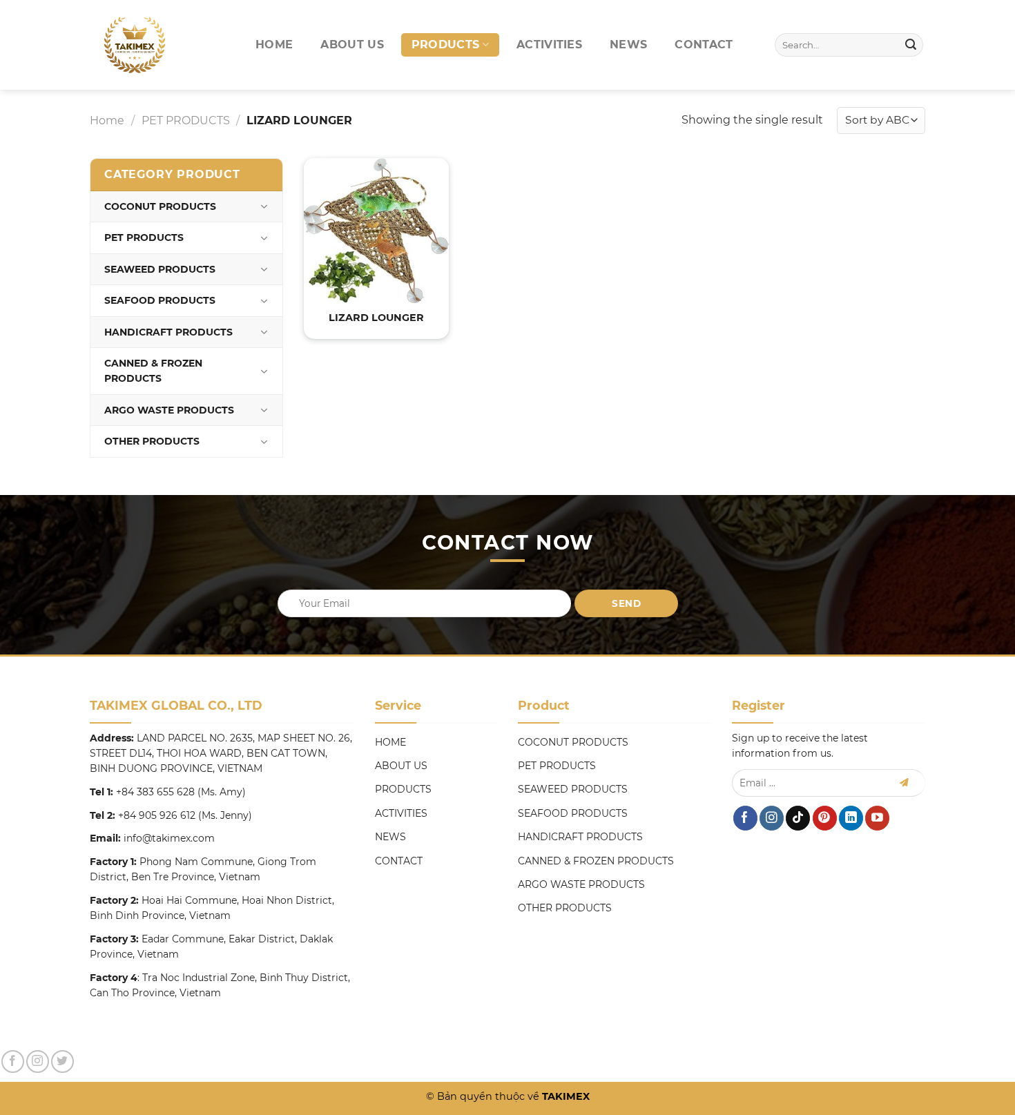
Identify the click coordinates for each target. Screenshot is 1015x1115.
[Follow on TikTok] (798, 818)
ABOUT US (352, 44)
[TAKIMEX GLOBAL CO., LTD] (140, 45)
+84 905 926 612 (156, 815)
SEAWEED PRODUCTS (159, 269)
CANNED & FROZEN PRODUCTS (153, 371)
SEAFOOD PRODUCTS (159, 300)
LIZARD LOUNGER (376, 317)
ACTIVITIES (549, 44)
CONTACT (704, 44)
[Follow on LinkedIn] (851, 818)
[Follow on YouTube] (877, 818)
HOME (274, 44)
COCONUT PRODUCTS (160, 206)
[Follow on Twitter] (62, 1061)
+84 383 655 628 (155, 792)
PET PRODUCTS (186, 120)
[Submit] (910, 45)
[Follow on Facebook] (745, 818)
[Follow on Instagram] (772, 818)
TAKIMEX (564, 1096)
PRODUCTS (446, 44)
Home (107, 120)
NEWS (628, 44)
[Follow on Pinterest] (825, 818)
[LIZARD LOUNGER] (376, 230)
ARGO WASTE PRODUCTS (169, 410)
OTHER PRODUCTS (152, 441)
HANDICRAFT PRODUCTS (168, 332)
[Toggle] (264, 206)
